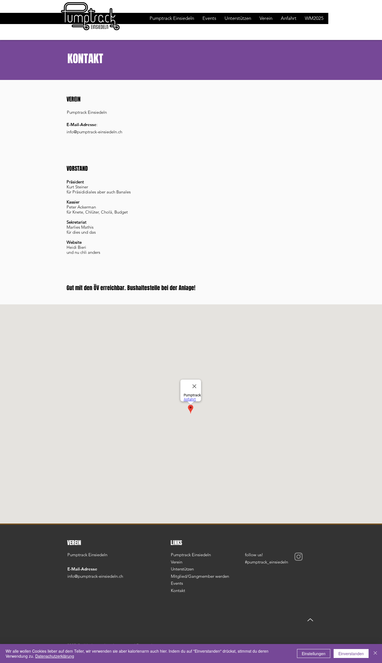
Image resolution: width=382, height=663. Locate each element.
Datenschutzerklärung (54, 656)
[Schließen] (375, 653)
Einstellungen (314, 653)
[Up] (310, 620)
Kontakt (178, 590)
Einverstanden (351, 653)
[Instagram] (298, 556)
